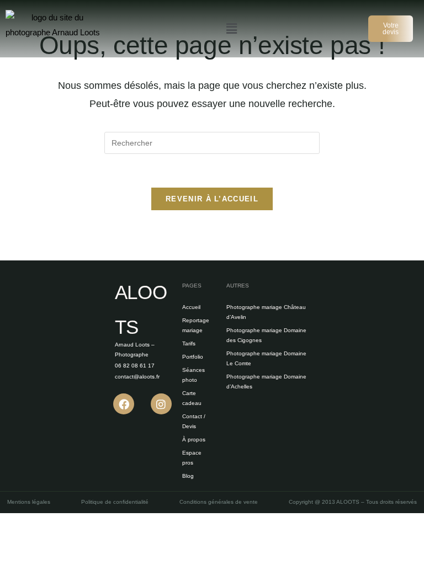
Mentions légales (28, 502)
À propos (193, 439)
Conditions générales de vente (218, 502)
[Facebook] (123, 403)
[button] (231, 28)
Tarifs (188, 343)
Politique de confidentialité (115, 502)
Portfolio (192, 357)
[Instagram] (161, 403)
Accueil (191, 307)
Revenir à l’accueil (212, 199)
